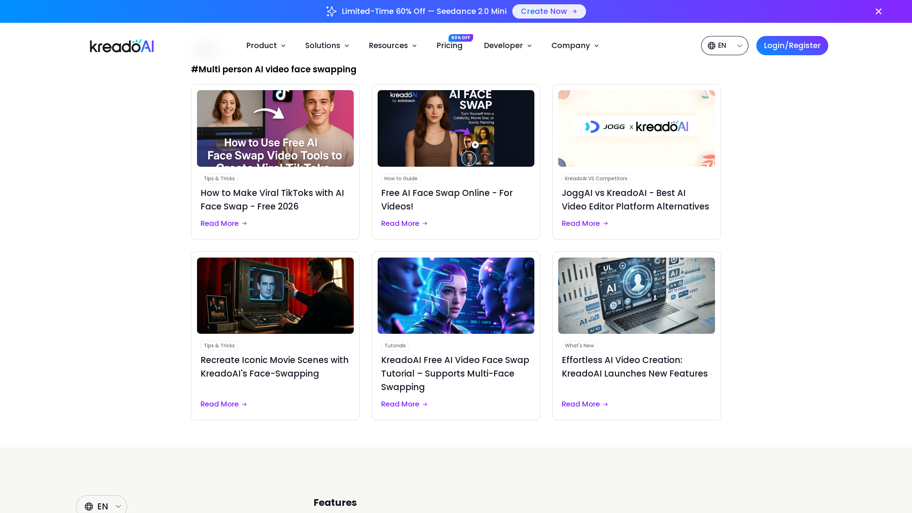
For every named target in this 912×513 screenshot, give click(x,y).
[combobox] (726, 45)
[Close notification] (879, 11)
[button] (267, 45)
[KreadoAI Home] (117, 45)
